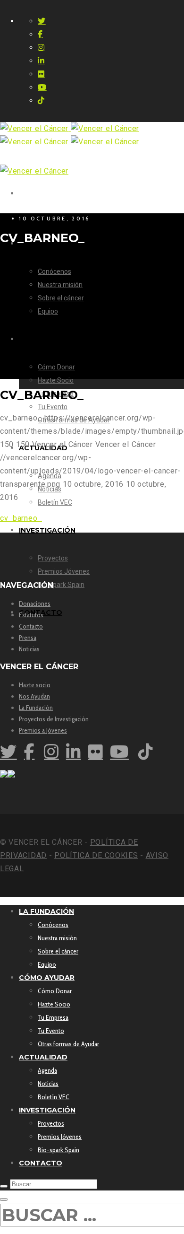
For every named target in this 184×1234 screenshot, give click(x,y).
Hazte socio (34, 685)
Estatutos (31, 615)
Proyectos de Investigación (54, 719)
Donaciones (34, 603)
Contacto (31, 626)
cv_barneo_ (21, 518)
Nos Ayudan (34, 696)
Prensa (27, 637)
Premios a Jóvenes (43, 730)
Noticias (29, 649)
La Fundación (36, 707)
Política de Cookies (96, 855)
